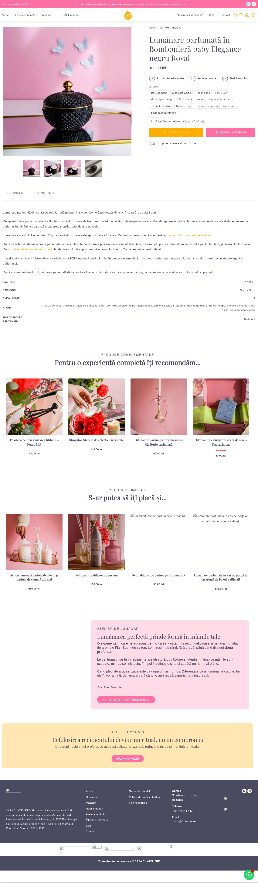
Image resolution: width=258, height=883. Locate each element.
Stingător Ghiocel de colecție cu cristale (96, 440)
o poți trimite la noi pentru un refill (30, 249)
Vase (152, 28)
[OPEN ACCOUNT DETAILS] (247, 15)
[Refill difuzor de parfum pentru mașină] (159, 542)
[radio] (159, 93)
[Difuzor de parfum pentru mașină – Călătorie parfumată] (159, 406)
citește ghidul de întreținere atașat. (189, 235)
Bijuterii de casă (171, 28)
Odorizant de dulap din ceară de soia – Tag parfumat (221, 442)
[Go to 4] (93, 168)
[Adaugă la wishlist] (54, 387)
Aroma (153, 86)
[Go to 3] (72, 168)
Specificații (44, 193)
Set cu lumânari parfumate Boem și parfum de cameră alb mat (34, 577)
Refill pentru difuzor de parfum (96, 575)
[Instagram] (254, 4)
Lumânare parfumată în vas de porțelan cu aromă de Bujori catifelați (221, 577)
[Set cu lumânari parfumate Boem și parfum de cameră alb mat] (34, 542)
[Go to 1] (31, 168)
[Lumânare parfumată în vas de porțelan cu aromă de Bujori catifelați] (221, 542)
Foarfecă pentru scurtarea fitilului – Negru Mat (34, 442)
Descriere (16, 193)
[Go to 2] (52, 168)
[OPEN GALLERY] (67, 91)
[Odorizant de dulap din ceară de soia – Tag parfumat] (221, 406)
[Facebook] (248, 4)
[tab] (16, 193)
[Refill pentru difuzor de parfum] (96, 542)
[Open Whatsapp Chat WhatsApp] (249, 875)
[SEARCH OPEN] (235, 15)
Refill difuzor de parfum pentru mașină (158, 575)
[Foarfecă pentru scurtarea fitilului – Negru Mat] (34, 406)
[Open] (241, 15)
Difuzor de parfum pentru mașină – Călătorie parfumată (159, 442)
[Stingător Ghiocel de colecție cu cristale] (96, 406)
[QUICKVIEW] (54, 395)
